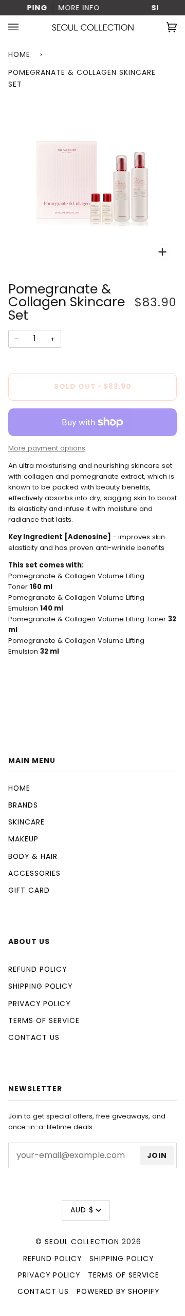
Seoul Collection (82, 1241)
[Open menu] (23, 27)
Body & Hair (33, 856)
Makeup (23, 839)
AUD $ (82, 1210)
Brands (23, 805)
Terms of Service (44, 1020)
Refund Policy (37, 969)
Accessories (34, 873)
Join (157, 1155)
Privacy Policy (39, 1003)
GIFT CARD (29, 890)
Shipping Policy (40, 986)
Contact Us (34, 1037)
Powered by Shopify (118, 1291)
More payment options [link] (46, 448)
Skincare (26, 822)
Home (19, 54)
